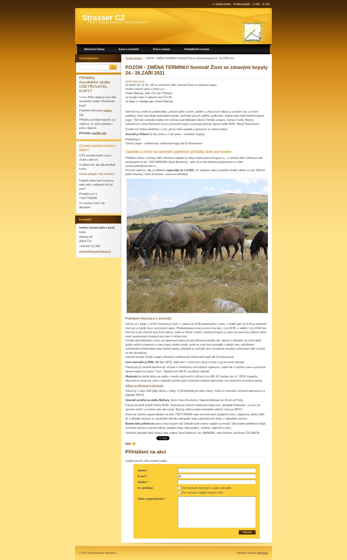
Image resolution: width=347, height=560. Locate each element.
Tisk (267, 4)
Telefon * (143, 482)
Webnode (262, 553)
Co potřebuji (145, 487)
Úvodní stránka (133, 58)
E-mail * (142, 476)
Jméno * (143, 470)
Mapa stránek (243, 4)
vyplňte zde (99, 133)
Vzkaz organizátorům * (152, 498)
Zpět (128, 443)
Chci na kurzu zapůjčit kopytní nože (202, 492)
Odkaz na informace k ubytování (144, 385)
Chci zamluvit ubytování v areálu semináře (206, 487)
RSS (257, 4)
